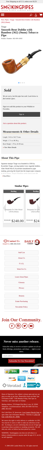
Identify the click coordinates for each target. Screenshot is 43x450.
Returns (21, 296)
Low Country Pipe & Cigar (30, 412)
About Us (21, 258)
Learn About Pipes (21, 277)
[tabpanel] (13, 206)
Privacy (21, 288)
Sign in (21, 114)
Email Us (6, 244)
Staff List (21, 252)
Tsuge (12, 20)
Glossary (21, 282)
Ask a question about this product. (15, 123)
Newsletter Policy (21, 307)
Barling (13, 191)
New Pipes (5, 20)
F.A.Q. (21, 263)
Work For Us (21, 269)
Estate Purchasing (21, 301)
